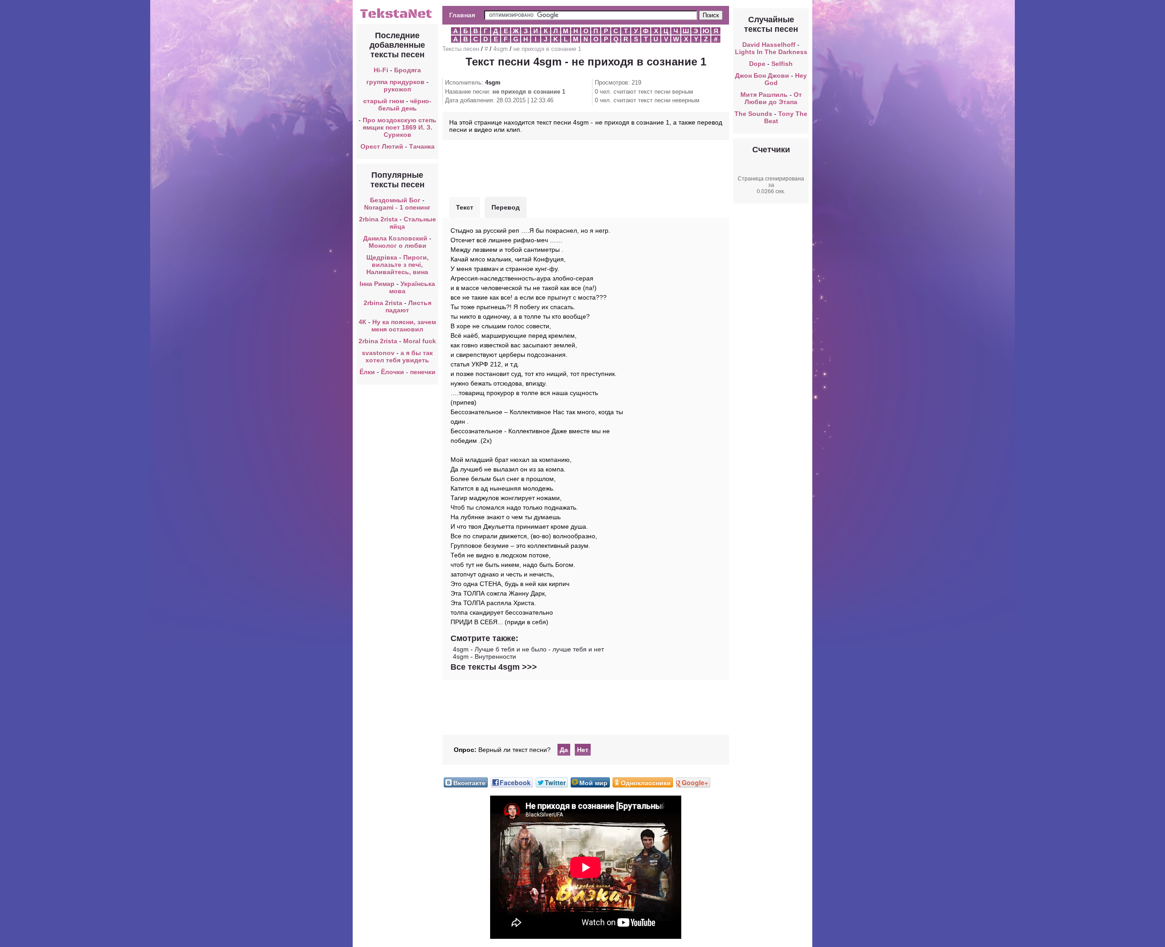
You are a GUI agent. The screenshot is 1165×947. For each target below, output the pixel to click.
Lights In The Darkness (771, 51)
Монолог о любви (397, 245)
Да (564, 749)
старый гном (383, 101)
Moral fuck (419, 341)
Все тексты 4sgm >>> (494, 666)
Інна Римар (377, 283)
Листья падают (408, 306)
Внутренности (495, 656)
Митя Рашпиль (764, 94)
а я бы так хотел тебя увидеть (399, 356)
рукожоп (397, 89)
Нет (582, 749)
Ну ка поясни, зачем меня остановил (403, 325)
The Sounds (753, 113)
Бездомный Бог (395, 200)
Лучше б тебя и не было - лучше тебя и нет (539, 649)
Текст (464, 207)
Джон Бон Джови (762, 75)
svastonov (378, 352)
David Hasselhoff (768, 44)
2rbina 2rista (378, 219)
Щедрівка (381, 257)
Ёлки (367, 372)
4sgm (500, 48)
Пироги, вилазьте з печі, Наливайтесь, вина (397, 265)
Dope (757, 63)
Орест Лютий (381, 146)
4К (362, 322)
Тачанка (422, 146)
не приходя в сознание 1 (547, 48)
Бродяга (407, 70)
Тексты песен (460, 48)
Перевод (505, 207)
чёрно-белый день (405, 104)
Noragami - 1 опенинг (397, 207)
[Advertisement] (585, 167)
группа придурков (395, 81)
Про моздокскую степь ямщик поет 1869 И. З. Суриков (399, 127)
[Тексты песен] (397, 17)
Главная (462, 15)
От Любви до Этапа (773, 98)
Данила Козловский (395, 238)
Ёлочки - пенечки (408, 372)
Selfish (782, 63)
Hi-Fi (381, 70)
